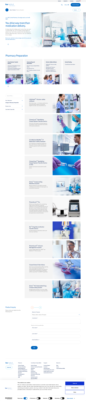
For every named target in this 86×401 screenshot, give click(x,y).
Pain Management (21, 374)
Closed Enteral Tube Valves (70, 64)
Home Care (33, 375)
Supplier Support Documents (49, 371)
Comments (35, 318)
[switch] (39, 398)
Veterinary (20, 375)
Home (11, 10)
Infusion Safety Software (51, 62)
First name (35, 327)
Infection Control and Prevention (36, 366)
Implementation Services (48, 372)
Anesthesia (33, 368)
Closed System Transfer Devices (13, 62)
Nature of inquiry (36, 312)
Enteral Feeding (68, 62)
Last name (35, 333)
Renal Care (20, 372)
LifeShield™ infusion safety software (51, 65)
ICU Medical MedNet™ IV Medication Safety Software (51, 70)
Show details (70, 398)
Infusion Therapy (21, 365)
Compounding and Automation (31, 62)
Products (14, 10)
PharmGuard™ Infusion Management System (50, 68)
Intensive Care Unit (34, 377)
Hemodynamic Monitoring (22, 371)
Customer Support (47, 365)
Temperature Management (22, 369)
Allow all (75, 383)
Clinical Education (47, 368)
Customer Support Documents (49, 369)
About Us (58, 363)
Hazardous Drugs (34, 372)
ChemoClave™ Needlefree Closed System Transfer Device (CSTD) (14, 69)
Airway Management (21, 368)
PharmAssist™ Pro (30, 68)
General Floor (33, 371)
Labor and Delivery (34, 378)
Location (77, 1)
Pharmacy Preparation (22, 366)
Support (45, 363)
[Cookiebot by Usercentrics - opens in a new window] (9, 398)
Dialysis (32, 369)
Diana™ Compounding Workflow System (33, 66)
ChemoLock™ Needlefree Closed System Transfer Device (14, 66)
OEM (19, 377)
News (57, 365)
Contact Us (65, 1)
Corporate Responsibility (60, 368)
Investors (71, 1)
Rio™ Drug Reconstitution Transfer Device (33, 71)
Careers (59, 1)
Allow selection (74, 387)
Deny (75, 392)
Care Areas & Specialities (36, 363)
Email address (35, 339)
